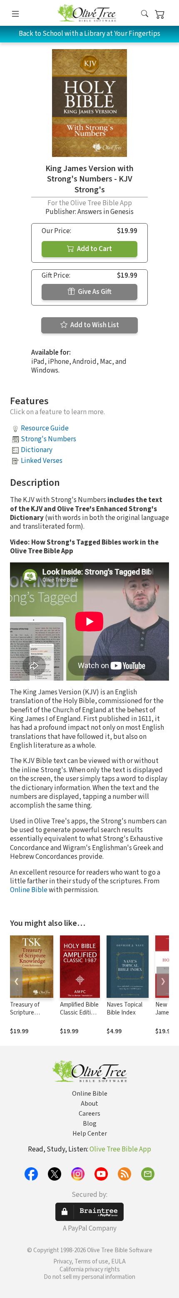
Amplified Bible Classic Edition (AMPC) (79, 1012)
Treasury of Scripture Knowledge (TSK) (25, 1016)
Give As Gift (94, 292)
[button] (144, 14)
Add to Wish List (94, 325)
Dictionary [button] (36, 450)
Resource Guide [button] (45, 428)
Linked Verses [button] (41, 461)
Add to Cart (94, 249)
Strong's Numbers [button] (48, 439)
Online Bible (28, 890)
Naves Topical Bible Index (124, 1008)
